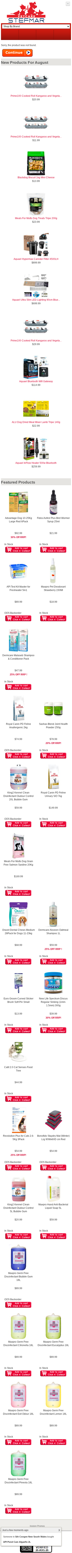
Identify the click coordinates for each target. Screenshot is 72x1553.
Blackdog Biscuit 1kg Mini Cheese (36, 177)
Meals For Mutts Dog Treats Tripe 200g (36, 218)
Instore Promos (37, 1526)
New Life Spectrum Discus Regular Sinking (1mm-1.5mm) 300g (53, 1002)
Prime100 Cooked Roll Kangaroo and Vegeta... (36, 96)
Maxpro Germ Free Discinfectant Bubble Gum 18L (18, 1276)
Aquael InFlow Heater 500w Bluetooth (36, 463)
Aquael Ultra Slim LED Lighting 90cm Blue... (36, 300)
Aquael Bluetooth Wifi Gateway (36, 381)
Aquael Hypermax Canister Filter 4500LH (36, 259)
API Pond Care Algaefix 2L (17, 1542)
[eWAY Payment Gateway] (36, 1552)
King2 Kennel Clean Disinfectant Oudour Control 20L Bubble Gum (18, 796)
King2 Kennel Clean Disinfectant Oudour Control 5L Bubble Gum (18, 1208)
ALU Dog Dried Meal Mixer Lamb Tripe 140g (36, 422)
